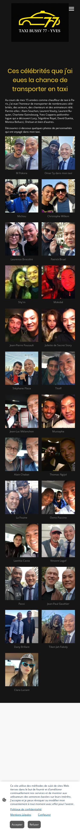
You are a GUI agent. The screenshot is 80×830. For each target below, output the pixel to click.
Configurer (44, 814)
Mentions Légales (20, 814)
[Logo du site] (40, 22)
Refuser (34, 824)
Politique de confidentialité (26, 809)
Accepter (17, 824)
